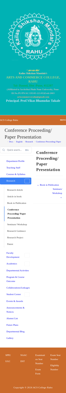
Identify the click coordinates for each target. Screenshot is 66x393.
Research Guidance (16, 231)
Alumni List (12, 318)
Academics (11, 263)
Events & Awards (14, 301)
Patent (10, 244)
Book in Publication (16, 203)
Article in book (14, 196)
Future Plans (12, 325)
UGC (7, 361)
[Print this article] (65, 152)
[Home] (5, 142)
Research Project (15, 237)
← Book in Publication (48, 185)
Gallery (10, 338)
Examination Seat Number (40, 359)
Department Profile (15, 161)
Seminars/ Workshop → (57, 193)
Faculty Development (12, 255)
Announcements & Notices (15, 309)
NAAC (23, 355)
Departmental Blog (15, 331)
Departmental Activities (17, 270)
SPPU (8, 355)
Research (10, 181)
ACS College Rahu (9, 120)
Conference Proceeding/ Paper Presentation (17, 213)
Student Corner (13, 294)
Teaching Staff (13, 167)
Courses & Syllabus (15, 174)
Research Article (15, 190)
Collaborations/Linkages (18, 288)
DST (22, 361)
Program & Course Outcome (15, 279)
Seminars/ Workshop (17, 224)
